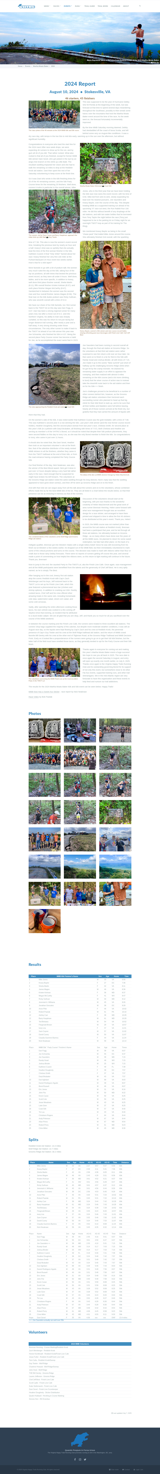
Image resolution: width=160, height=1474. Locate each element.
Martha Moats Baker (40, 66)
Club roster (115, 1469)
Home (20, 66)
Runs (77, 6)
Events (67, 6)
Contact (127, 1469)
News (46, 6)
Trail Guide (89, 6)
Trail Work (103, 6)
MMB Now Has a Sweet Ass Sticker (44, 692)
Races (56, 6)
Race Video (34, 697)
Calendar (115, 6)
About (126, 6)
